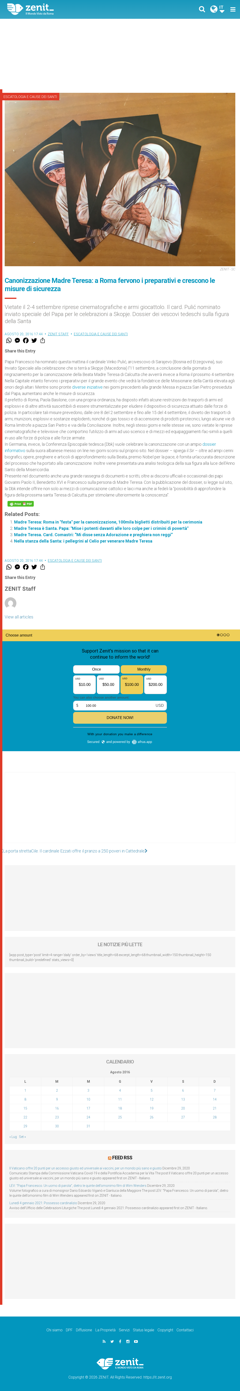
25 (120, 1117)
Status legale (143, 1330)
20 (183, 1108)
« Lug (13, 1137)
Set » (22, 1137)
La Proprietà (105, 1330)
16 (57, 1108)
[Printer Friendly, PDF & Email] (21, 504)
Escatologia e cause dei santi (30, 97)
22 (25, 1117)
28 (215, 1117)
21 (215, 1108)
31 (88, 1126)
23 (57, 1117)
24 (88, 1117)
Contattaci (185, 1330)
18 (120, 1108)
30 (57, 1126)
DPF (69, 1330)
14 (215, 1099)
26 (152, 1117)
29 (25, 1126)
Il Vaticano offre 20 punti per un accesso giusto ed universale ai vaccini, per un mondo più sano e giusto (85, 1168)
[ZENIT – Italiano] (67, 9)
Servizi (124, 1330)
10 (88, 1099)
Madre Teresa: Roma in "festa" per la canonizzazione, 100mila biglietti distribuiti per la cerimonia (108, 522)
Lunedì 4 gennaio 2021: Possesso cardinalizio (43, 1203)
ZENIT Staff (58, 334)
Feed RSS (122, 1157)
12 (152, 1099)
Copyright (165, 1330)
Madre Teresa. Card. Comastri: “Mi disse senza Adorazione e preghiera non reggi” (93, 534)
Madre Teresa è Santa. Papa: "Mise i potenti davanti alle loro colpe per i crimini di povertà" (101, 528)
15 (25, 1108)
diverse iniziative (87, 387)
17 (88, 1108)
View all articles (19, 616)
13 (183, 1099)
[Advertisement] (120, 54)
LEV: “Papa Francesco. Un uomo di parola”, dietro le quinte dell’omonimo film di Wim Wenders (77, 1186)
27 (183, 1117)
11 (120, 1099)
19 (152, 1108)
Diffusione (84, 1330)
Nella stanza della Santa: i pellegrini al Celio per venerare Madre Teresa (83, 541)
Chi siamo (54, 1330)
